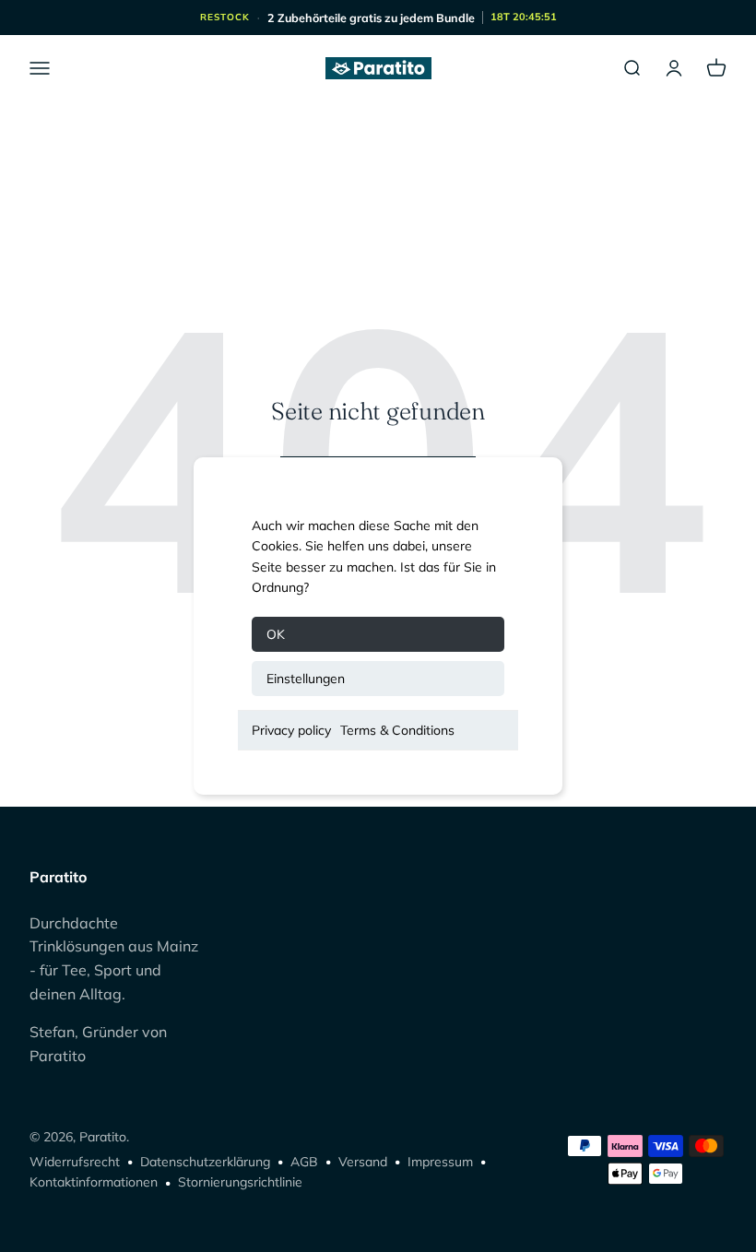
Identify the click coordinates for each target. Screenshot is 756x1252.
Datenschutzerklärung (205, 1161)
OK (275, 634)
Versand (362, 1161)
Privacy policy (291, 730)
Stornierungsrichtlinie (240, 1182)
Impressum (440, 1161)
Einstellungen (305, 678)
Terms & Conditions (397, 730)
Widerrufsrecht (75, 1161)
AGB (304, 1161)
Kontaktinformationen (94, 1182)
